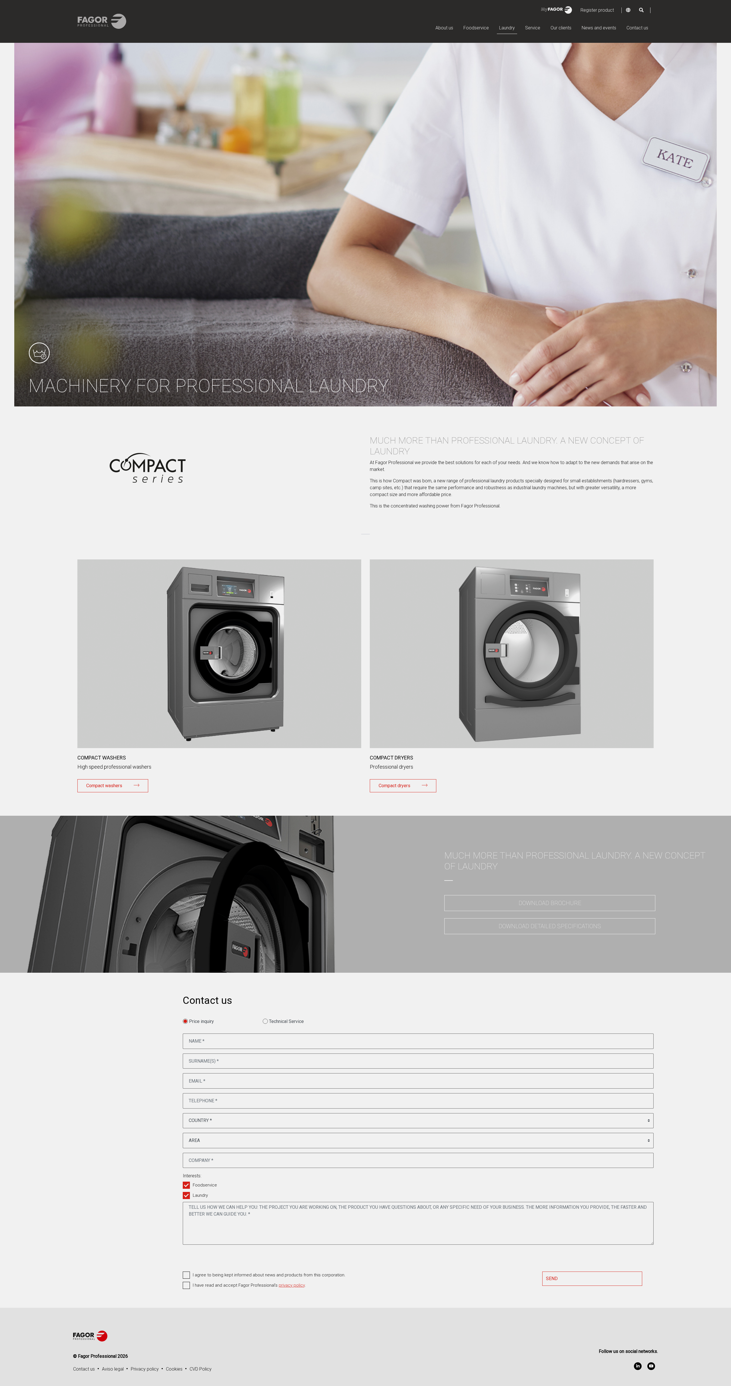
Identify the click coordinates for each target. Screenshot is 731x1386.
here (423, 700)
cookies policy (335, 707)
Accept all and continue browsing (365, 731)
